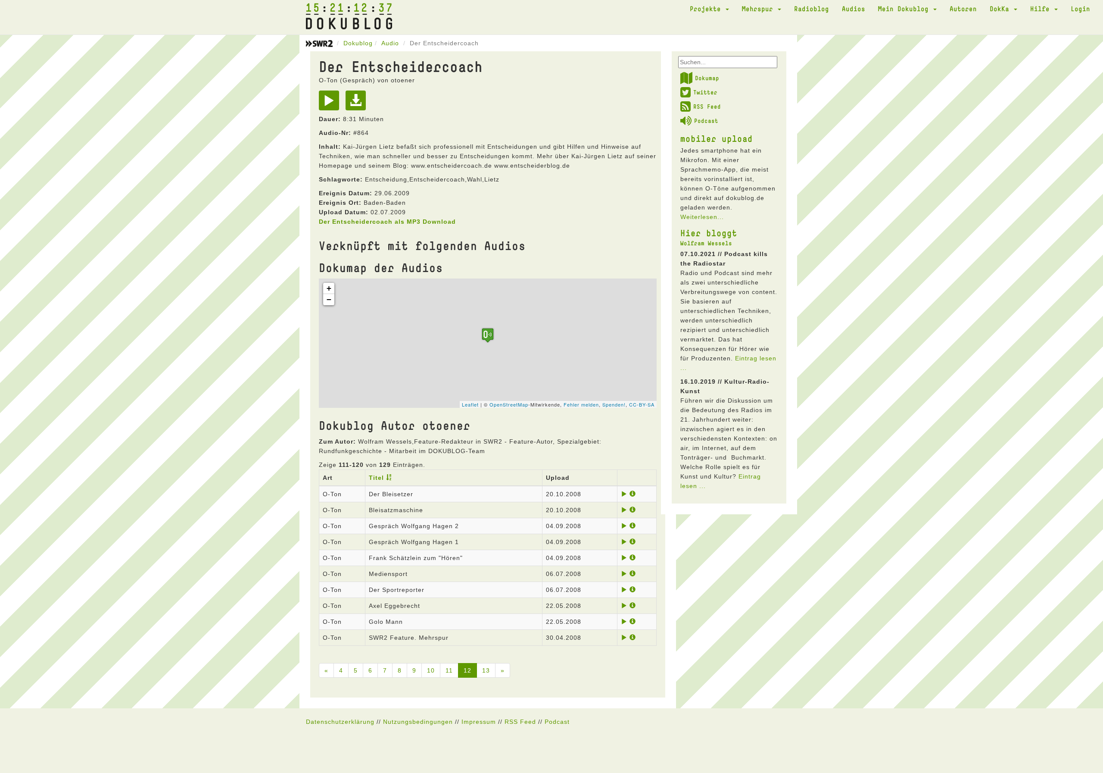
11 (449, 670)
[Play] (331, 103)
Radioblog (811, 9)
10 (431, 670)
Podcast (706, 120)
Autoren (963, 9)
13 (486, 670)
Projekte (707, 9)
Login (1080, 9)
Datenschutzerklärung (340, 721)
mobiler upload (716, 138)
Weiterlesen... (702, 216)
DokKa (1001, 9)
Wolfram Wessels (706, 243)
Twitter (705, 92)
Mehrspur (759, 9)
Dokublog (358, 43)
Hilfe (1041, 9)
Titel (376, 477)
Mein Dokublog (905, 9)
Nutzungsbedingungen (418, 721)
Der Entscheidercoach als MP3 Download (387, 221)
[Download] (358, 103)
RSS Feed (707, 106)
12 (467, 670)
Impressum (478, 721)
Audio (390, 43)
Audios (853, 9)
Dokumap (707, 78)
